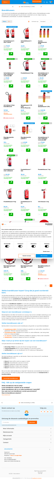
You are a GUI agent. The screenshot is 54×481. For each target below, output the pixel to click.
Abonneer (32, 422)
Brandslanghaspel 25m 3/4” (9, 266)
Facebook (41, 411)
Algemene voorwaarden (40, 471)
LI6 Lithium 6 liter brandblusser (9, 105)
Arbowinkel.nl (16, 473)
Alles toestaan (43, 255)
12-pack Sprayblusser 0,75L (44, 105)
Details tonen (46, 251)
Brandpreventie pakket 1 (9, 138)
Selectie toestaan (27, 255)
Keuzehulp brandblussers (11, 378)
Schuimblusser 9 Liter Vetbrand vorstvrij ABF (43, 139)
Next (51, 285)
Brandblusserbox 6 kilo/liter (44, 266)
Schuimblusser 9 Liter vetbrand (9, 170)
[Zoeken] (44, 2)
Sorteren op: (35, 21)
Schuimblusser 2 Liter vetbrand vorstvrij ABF (9, 74)
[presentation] (14, 6)
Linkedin (47, 411)
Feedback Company (37, 478)
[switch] (20, 246)
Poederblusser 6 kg (27, 73)
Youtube (51, 411)
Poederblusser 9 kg (10, 201)
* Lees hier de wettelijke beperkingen (9, 424)
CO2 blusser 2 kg (43, 201)
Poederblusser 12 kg (26, 202)
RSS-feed (40, 472)
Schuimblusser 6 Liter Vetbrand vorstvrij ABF (43, 74)
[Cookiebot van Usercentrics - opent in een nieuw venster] (46, 224)
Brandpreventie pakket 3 (26, 138)
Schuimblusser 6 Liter (26, 41)
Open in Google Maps (16, 455)
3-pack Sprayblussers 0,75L (42, 42)
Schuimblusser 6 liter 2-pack (9, 41)
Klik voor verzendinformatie (8, 114)
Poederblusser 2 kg (44, 169)
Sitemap (40, 473)
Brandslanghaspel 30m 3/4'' (26, 266)
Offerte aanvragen (37, 1)
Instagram (44, 411)
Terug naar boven (6, 394)
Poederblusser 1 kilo (26, 170)
